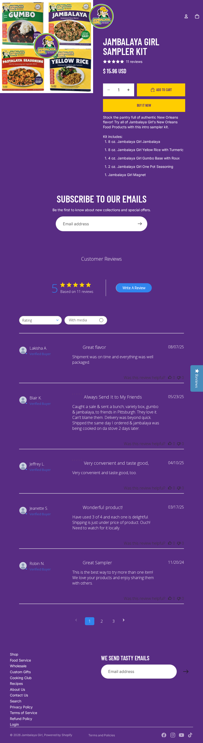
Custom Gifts (20, 672)
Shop (14, 654)
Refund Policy (21, 719)
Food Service (20, 660)
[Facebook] (164, 735)
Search (15, 701)
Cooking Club (21, 678)
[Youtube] (181, 735)
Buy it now (144, 105)
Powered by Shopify (58, 735)
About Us (17, 689)
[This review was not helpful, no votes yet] (178, 377)
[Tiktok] (190, 735)
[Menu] (5, 16)
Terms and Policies (101, 735)
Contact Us (19, 695)
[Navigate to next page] (125, 620)
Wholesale (18, 666)
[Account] (186, 16)
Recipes (16, 683)
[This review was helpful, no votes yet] (170, 377)
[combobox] (40, 320)
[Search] (16, 16)
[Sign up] (140, 224)
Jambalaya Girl (32, 735)
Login (14, 724)
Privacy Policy (21, 707)
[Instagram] (173, 735)
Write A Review (134, 287)
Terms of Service (23, 713)
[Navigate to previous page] (77, 620)
